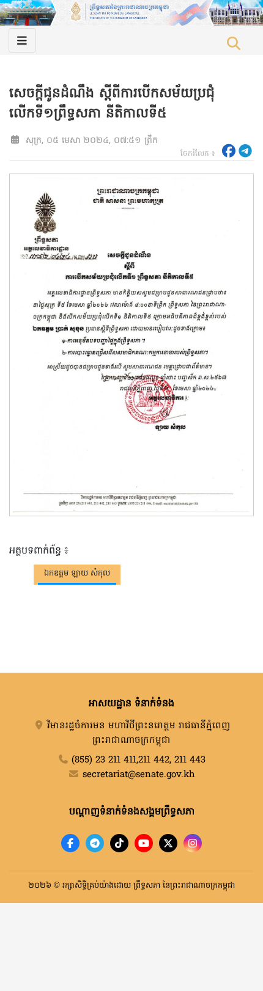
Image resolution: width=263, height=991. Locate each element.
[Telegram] (95, 843)
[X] (168, 843)
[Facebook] (70, 843)
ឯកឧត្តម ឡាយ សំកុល (77, 573)
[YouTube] (144, 843)
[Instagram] (192, 843)
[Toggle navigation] (22, 40)
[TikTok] (119, 843)
